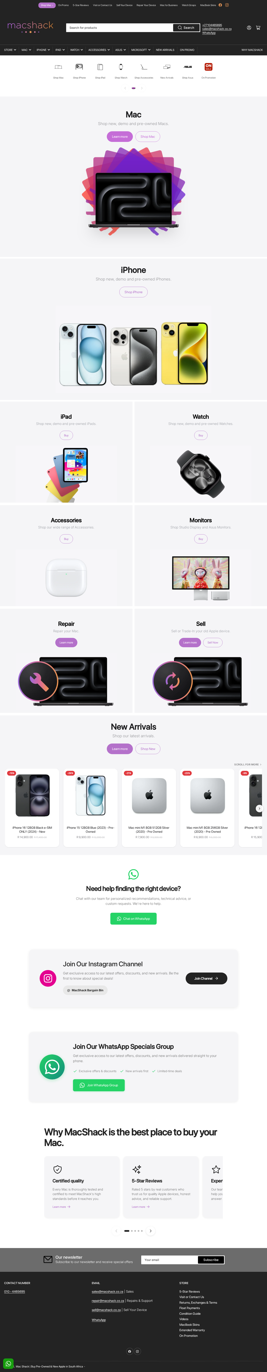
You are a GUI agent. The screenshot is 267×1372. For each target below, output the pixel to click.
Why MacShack (252, 49)
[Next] (142, 88)
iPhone (41, 49)
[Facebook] (220, 5)
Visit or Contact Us (102, 5)
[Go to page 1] (133, 88)
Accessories (97, 49)
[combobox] (133, 27)
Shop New (148, 749)
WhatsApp (209, 32)
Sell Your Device (124, 5)
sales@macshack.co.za (217, 28)
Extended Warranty (192, 1330)
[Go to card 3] (135, 1231)
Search (189, 28)
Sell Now (213, 642)
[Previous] (125, 88)
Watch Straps (189, 5)
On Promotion (188, 1336)
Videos (183, 1319)
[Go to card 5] (142, 1231)
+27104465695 (212, 25)
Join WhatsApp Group (102, 1085)
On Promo (63, 5)
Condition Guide (190, 1314)
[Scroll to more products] (259, 808)
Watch (74, 49)
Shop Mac (47, 5)
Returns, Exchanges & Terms (198, 1302)
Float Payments (189, 1308)
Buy (66, 435)
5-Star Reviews (81, 5)
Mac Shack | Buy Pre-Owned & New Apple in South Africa (49, 1366)
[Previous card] (116, 1231)
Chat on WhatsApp (136, 919)
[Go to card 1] (126, 1231)
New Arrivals (165, 49)
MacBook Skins (208, 5)
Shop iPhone (133, 292)
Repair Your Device (146, 5)
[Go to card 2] (132, 1231)
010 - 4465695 (14, 1291)
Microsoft (139, 49)
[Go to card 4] (138, 1231)
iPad (58, 49)
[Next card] (150, 1231)
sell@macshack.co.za (106, 1310)
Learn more (120, 137)
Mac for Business (169, 5)
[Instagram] (227, 5)
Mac (25, 49)
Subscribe (211, 1260)
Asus (118, 49)
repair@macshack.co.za (108, 1301)
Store (8, 49)
